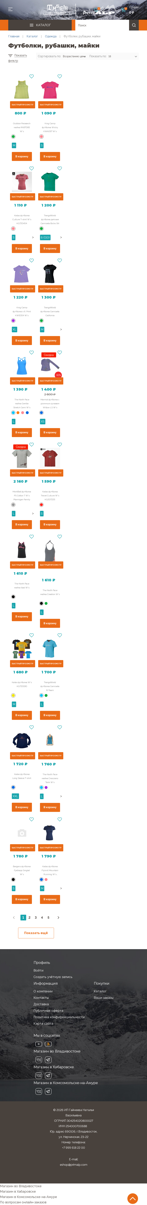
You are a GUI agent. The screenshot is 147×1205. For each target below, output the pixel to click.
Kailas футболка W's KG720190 (22, 684)
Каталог (43, 25)
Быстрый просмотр (22, 105)
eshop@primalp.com (73, 1164)
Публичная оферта (48, 1010)
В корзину (21, 156)
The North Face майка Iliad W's (21, 585)
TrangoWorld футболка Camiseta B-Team (50, 686)
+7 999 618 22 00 (73, 1147)
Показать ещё (36, 933)
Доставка (41, 1004)
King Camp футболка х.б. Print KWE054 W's (22, 311)
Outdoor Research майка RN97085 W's (21, 127)
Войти (38, 970)
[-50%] (50, 365)
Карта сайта (43, 1023)
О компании (43, 991)
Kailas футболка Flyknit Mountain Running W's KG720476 (50, 870)
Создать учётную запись (53, 977)
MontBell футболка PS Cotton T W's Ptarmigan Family (22, 495)
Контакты (41, 998)
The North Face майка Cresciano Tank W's (50, 778)
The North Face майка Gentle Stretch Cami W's (21, 403)
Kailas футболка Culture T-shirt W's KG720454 (21, 219)
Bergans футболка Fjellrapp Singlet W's (22, 870)
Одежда (50, 36)
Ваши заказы (103, 998)
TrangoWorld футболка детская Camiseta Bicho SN (50, 219)
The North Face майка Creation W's (50, 592)
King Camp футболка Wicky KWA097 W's (50, 127)
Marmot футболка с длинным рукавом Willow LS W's (50, 403)
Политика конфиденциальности (59, 1017)
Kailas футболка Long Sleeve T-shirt (21, 776)
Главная (13, 36)
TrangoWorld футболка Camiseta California (50, 311)
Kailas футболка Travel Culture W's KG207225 (50, 495)
